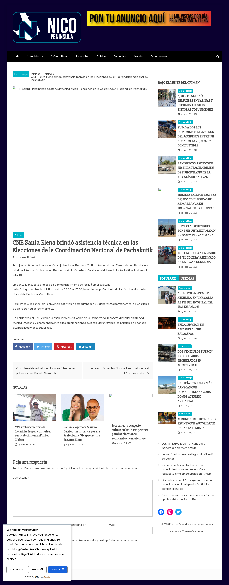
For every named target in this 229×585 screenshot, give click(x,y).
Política (101, 56)
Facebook (23, 346)
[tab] (168, 278)
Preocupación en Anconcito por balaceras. (191, 329)
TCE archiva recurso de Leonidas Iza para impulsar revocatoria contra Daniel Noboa (33, 433)
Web (112, 524)
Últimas (187, 278)
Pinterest (65, 346)
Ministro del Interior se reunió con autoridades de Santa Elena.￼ (197, 423)
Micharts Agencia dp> (193, 530)
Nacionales (82, 56)
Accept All (58, 569)
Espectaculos (158, 56)
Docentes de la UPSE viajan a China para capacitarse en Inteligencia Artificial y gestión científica (188, 484)
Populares (168, 278)
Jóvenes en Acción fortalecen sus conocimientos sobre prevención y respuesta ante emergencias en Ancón (186, 469)
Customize (16, 569)
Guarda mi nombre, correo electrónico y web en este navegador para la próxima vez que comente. (78, 540)
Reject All (37, 569)
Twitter (45, 346)
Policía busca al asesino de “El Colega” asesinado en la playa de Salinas (197, 257)
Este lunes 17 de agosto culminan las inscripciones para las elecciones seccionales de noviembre (130, 432)
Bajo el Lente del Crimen (179, 82)
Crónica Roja (59, 56)
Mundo (138, 56)
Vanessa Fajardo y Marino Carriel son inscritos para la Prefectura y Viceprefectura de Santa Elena (82, 433)
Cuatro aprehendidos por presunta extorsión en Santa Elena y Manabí (197, 230)
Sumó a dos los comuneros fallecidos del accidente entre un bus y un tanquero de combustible (196, 136)
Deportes (120, 56)
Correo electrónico (73, 524)
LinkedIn (86, 346)
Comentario (21, 477)
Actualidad (33, 56)
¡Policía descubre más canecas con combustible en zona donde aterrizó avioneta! (195, 392)
